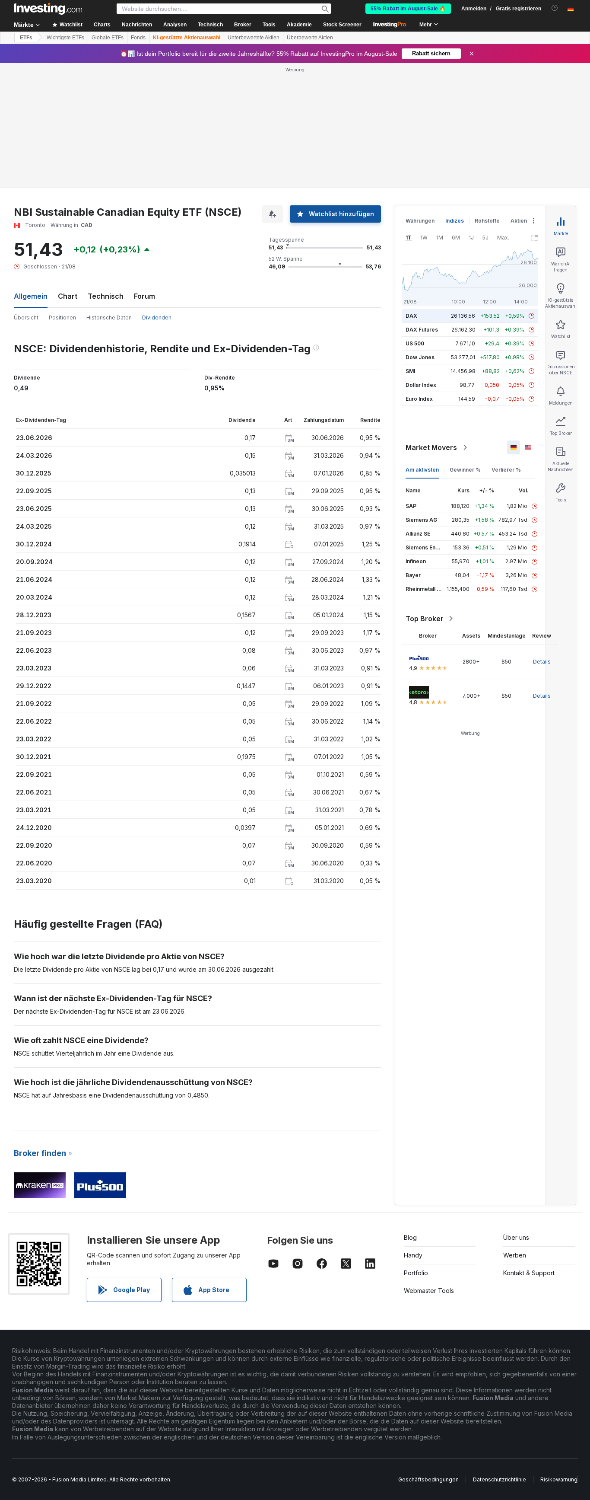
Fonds (138, 38)
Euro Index (419, 399)
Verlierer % (506, 469)
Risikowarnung (558, 1479)
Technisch (106, 296)
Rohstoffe (487, 220)
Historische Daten (109, 317)
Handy (413, 1255)
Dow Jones (420, 357)
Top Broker (425, 618)
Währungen (420, 220)
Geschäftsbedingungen (428, 1479)
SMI (410, 371)
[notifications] (555, 8)
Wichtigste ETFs (65, 38)
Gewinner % (465, 469)
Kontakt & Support (529, 1273)
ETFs (26, 38)
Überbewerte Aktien (310, 38)
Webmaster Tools (429, 1290)
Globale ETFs (108, 38)
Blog (410, 1237)
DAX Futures (422, 329)
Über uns (516, 1237)
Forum (144, 296)
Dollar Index (421, 385)
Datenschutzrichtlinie (499, 1479)
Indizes (454, 220)
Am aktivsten (422, 469)
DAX (411, 316)
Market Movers (431, 447)
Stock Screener (342, 25)
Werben (514, 1255)
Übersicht (26, 317)
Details (542, 661)
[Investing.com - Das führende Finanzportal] (48, 9)
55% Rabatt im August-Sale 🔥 (408, 9)
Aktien (519, 220)
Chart (67, 296)
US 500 (415, 343)
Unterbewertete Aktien (253, 38)
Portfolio (416, 1273)
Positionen (62, 317)
